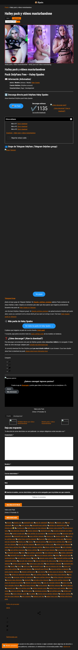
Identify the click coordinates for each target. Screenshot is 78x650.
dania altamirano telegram (17, 531)
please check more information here (36, 351)
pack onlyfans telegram (24, 558)
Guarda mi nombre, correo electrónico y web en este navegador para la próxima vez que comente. (38, 492)
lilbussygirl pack (65, 555)
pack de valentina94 (41, 523)
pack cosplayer (26, 596)
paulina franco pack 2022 (36, 564)
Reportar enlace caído (18, 138)
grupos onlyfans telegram (43, 577)
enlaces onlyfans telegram (52, 547)
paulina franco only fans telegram (36, 528)
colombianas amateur (40, 591)
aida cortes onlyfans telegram (59, 580)
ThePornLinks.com (11, 637)
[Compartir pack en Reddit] (10, 365)
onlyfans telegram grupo (39, 588)
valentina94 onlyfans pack (63, 558)
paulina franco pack (52, 596)
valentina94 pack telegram (47, 550)
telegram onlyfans (65, 594)
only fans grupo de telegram (55, 572)
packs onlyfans (30, 555)
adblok (57, 555)
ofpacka (12, 566)
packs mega (66, 583)
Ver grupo (39, 294)
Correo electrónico (11, 473)
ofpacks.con (49, 536)
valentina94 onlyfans (11, 561)
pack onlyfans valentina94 (34, 553)
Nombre (8, 464)
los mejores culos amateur (65, 550)
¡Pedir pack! (41, 330)
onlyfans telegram (55, 585)
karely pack (26, 566)
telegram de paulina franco (33, 583)
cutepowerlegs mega (53, 533)
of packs (16, 525)
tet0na (23, 553)
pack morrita (41, 572)
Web (6, 483)
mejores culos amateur (55, 528)
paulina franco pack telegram (58, 574)
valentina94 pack (28, 523)
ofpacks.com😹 (9, 528)
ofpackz (52, 523)
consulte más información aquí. (39, 345)
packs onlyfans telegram (40, 574)
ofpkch (19, 566)
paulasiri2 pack (11, 588)
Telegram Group (10, 298)
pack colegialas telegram (12, 585)
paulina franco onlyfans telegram (26, 539)
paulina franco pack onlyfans (57, 588)
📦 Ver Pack (16, 106)
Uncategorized (17, 416)
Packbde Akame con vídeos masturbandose (26, 422)
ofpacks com (22, 542)
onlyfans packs (27, 591)
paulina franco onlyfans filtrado (14, 547)
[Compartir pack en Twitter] (10, 368)
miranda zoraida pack (18, 533)
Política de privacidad (12, 604)
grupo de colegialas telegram (51, 583)
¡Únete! (9, 389)
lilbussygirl (42, 539)
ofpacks (9, 523)
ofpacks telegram (32, 531)
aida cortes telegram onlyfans (34, 547)
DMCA (8, 608)
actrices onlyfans (32, 550)
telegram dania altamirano (14, 580)
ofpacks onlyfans (60, 536)
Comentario (9, 435)
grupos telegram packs (19, 594)
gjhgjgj (35, 558)
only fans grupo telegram (12, 596)
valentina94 (27, 580)
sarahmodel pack (10, 558)
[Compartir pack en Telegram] (10, 362)
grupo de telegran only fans (53, 566)
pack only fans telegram (26, 561)
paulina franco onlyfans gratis (45, 544)
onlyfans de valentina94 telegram (21, 574)
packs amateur (25, 525)
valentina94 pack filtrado (41, 569)
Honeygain (25, 385)
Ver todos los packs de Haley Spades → (39, 326)
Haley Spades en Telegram (28, 307)
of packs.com (21, 528)
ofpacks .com (61, 523)
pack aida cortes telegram (41, 580)
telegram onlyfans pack (28, 572)
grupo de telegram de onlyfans (14, 583)
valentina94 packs (45, 531)
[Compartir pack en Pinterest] (10, 371)
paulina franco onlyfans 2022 (56, 542)
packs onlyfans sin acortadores (36, 533)
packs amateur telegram (12, 572)
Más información (12, 392)
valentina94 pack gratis (20, 536)
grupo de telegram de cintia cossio (45, 561)
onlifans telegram (67, 585)
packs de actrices (40, 542)
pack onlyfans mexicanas (17, 550)
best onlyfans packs (55, 591)
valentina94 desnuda (13, 553)
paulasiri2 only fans (38, 596)
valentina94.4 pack (37, 566)
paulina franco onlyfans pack (55, 539)
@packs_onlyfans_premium (42, 302)
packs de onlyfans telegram (26, 544)
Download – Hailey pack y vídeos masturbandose (20, 133)
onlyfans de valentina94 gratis (58, 525)
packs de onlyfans (15, 591)
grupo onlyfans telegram (36, 536)
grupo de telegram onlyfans (45, 555)
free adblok (32, 594)
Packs (6, 7)
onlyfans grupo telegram (19, 564)
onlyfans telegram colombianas (62, 577)
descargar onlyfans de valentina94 (23, 577)
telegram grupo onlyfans (46, 558)
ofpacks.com (17, 523)
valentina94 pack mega (16, 555)
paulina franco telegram (29, 585)
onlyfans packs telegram (63, 544)
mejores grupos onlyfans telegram (47, 594)
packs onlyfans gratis (37, 334)
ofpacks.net (66, 647)
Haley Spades (17, 18)
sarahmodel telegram (25, 569)
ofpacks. (30, 542)
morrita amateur (42, 585)
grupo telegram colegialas (53, 564)
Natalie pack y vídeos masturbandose (48, 422)
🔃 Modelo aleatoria (10, 645)
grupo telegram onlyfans (51, 553)
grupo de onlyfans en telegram (60, 569)
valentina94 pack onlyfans (39, 525)
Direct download (22, 124)
